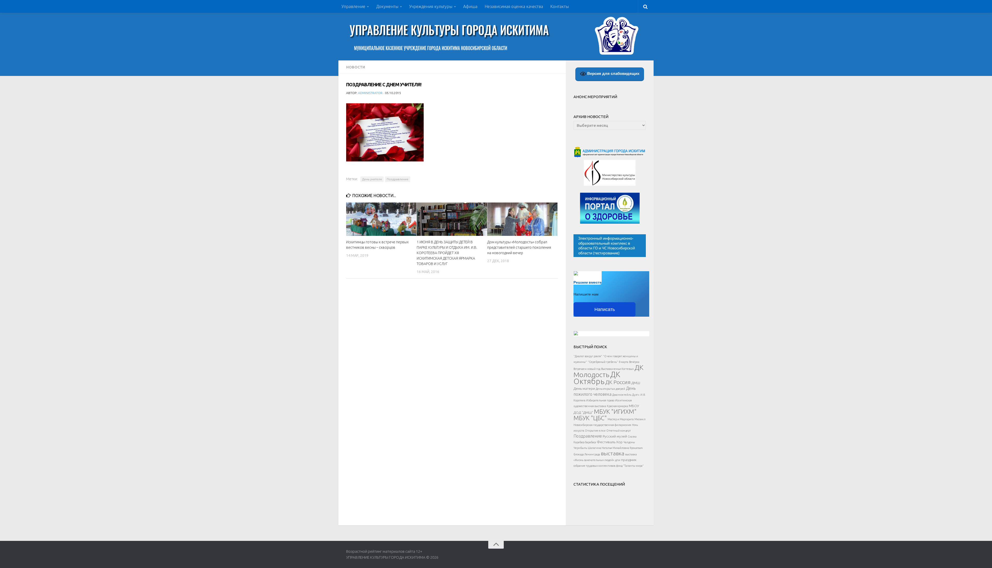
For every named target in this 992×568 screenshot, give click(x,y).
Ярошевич (636, 447)
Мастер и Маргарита (621, 419)
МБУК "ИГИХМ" (615, 411)
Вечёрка (634, 361)
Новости (355, 67)
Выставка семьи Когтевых (617, 368)
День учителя (372, 179)
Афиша (470, 6)
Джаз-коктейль (621, 394)
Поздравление (397, 179)
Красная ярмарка (617, 406)
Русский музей (615, 436)
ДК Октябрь (597, 378)
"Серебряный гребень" (603, 361)
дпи (617, 460)
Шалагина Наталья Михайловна (608, 447)
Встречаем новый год (587, 368)
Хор (619, 442)
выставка (612, 453)
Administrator (370, 93)
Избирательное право (600, 400)
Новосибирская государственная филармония (602, 424)
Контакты (559, 6)
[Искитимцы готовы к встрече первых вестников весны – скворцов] (381, 219)
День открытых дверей (610, 388)
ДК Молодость (609, 370)
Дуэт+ (636, 394)
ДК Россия (618, 382)
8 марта (623, 361)
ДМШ (635, 383)
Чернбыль (580, 447)
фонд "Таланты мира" (630, 465)
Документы (387, 6)
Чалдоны (629, 442)
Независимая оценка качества (514, 6)
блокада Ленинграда (587, 454)
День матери (584, 388)
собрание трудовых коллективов (594, 465)
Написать (604, 309)
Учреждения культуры (430, 6)
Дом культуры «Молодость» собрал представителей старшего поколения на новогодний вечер (519, 247)
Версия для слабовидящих (612, 73)
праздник (629, 460)
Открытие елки (595, 430)
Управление (353, 6)
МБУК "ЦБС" (590, 418)
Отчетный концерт (618, 430)
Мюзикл (640, 419)
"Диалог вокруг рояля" (588, 356)
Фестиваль (606, 442)
